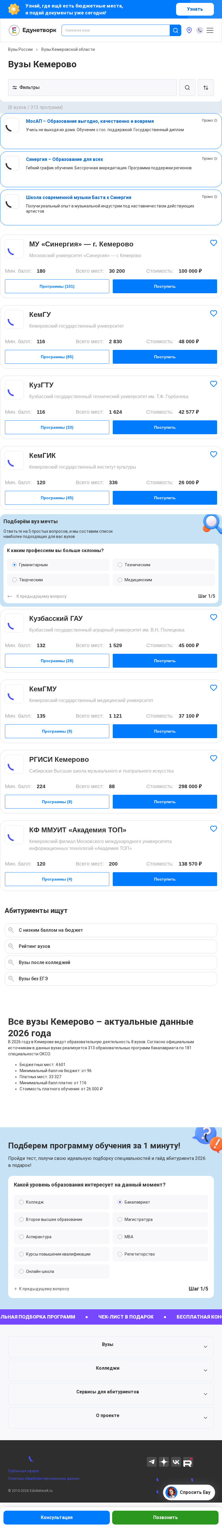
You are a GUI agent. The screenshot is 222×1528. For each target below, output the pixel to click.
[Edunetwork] (32, 30)
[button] (111, 1346)
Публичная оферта (23, 1471)
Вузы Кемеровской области (68, 49)
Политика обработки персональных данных (43, 1479)
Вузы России (20, 49)
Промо (207, 120)
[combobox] (119, 30)
